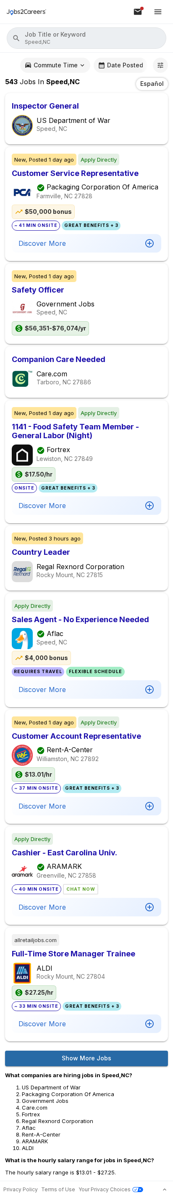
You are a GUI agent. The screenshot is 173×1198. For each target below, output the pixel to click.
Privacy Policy (20, 1189)
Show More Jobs (86, 1058)
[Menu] (157, 11)
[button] (86, 38)
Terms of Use (58, 1189)
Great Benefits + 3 (91, 225)
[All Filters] (160, 65)
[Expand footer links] (165, 1190)
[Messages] (137, 11)
